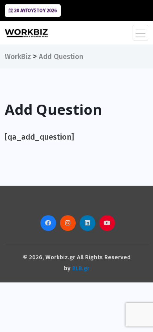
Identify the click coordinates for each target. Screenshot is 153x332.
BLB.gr (80, 268)
